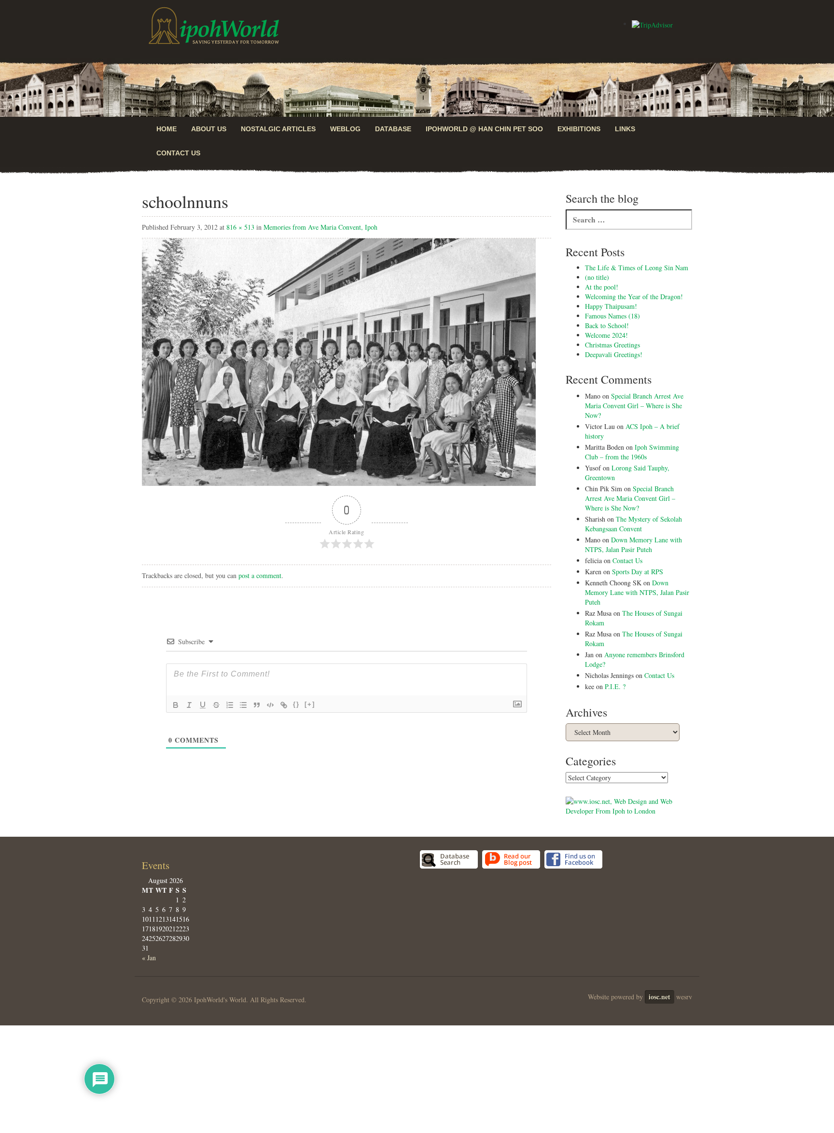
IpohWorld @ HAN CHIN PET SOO (484, 129)
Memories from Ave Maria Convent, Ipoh (320, 227)
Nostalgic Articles (278, 129)
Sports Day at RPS (637, 571)
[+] (310, 704)
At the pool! (601, 286)
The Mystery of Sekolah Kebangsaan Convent (633, 523)
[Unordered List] (243, 705)
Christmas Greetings (612, 344)
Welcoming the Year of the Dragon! (634, 296)
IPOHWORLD (214, 25)
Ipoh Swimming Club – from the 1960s (632, 451)
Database (393, 129)
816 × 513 (240, 227)
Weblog (345, 129)
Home (166, 129)
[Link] (284, 705)
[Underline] (202, 705)
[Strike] (216, 705)
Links (625, 129)
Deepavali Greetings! (613, 354)
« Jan (149, 957)
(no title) (597, 277)
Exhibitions (578, 129)
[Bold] (175, 705)
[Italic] (189, 705)
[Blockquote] (257, 705)
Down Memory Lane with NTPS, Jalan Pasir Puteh (633, 544)
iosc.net (659, 997)
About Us (208, 129)
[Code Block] (270, 705)
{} (296, 704)
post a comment (259, 575)
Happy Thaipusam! (611, 306)
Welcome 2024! (606, 335)
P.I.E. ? (615, 686)
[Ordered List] (229, 705)
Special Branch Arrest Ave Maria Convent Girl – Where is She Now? (634, 405)
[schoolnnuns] (339, 361)
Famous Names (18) (612, 315)
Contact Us (178, 153)
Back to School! (607, 325)
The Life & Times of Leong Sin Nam (636, 267)
